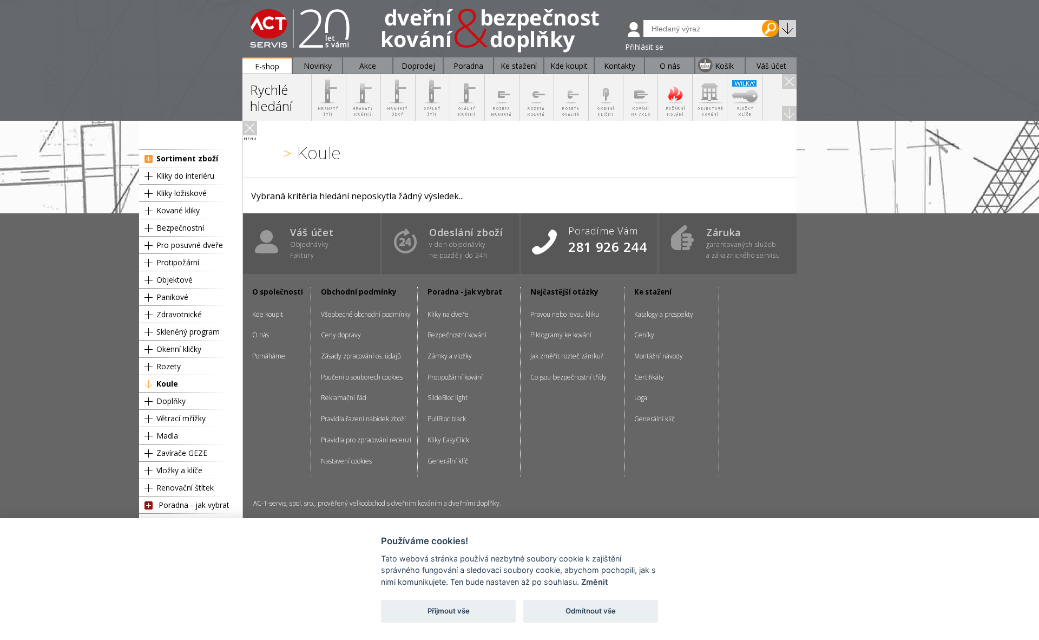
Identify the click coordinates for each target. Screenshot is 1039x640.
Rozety (168, 366)
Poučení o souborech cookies (362, 377)
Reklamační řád (343, 397)
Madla (167, 435)
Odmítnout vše (590, 610)
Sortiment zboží (187, 158)
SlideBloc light (448, 397)
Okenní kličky (178, 349)
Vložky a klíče (179, 470)
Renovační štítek (185, 487)
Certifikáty (649, 377)
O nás (260, 334)
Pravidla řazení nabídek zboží (363, 418)
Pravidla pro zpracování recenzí (366, 440)
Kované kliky (178, 210)
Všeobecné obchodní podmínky (366, 314)
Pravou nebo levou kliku (564, 314)
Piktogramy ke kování (560, 334)
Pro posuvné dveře (189, 245)
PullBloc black (447, 418)
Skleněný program (188, 331)
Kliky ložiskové (181, 193)
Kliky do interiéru (185, 176)
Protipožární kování (455, 377)
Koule (167, 383)
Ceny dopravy (341, 334)
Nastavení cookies (346, 461)
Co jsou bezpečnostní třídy (568, 377)
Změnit (594, 581)
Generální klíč (448, 461)
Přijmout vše (449, 610)
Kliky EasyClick (448, 440)
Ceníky (644, 334)
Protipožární (177, 262)
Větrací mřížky (181, 418)
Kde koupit (267, 314)
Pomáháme (268, 356)
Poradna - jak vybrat (194, 505)
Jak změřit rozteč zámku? (566, 356)
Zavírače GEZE (181, 453)
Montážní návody (658, 356)
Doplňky (171, 401)
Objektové (174, 280)
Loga (640, 397)
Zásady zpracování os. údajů (361, 356)
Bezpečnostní (180, 228)
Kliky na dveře (448, 314)
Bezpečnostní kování (457, 334)
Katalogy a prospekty (663, 314)
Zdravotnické (179, 314)
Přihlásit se (644, 47)
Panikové (172, 297)
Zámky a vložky (450, 356)
